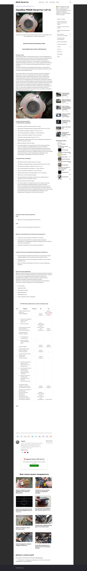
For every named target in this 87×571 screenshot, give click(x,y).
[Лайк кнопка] (17, 406)
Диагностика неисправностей (27, 432)
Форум (46, 2)
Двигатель (18, 432)
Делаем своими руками (62, 41)
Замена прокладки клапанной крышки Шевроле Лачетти (64, 160)
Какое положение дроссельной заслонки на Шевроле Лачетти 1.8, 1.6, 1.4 (24, 510)
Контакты (59, 49)
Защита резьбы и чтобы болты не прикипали (66, 94)
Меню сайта (41, 2)
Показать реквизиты (34, 465)
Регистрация (52, 2)
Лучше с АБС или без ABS (66, 127)
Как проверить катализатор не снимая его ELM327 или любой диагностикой (64, 167)
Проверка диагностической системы (48, 314)
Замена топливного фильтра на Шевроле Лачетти (66, 100)
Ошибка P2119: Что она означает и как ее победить (66, 121)
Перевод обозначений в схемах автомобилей (63, 145)
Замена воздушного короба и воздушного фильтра (23, 544)
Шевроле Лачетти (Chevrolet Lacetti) (63, 27)
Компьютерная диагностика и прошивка (62, 35)
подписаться (18, 561)
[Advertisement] (34, 205)
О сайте (58, 46)
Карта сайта (59, 51)
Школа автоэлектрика (61, 44)
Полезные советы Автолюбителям (61, 38)
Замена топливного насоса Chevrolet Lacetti (23, 528)
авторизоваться (39, 557)
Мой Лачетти (22, 2)
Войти (57, 2)
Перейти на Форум (61, 19)
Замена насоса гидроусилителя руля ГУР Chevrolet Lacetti (43, 526)
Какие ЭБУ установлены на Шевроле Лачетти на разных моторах (42, 547)
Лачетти (36, 432)
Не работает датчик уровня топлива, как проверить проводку (42, 491)
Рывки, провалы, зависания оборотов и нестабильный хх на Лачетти (66, 108)
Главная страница (19, 6)
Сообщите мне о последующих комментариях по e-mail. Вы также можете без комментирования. (33, 560)
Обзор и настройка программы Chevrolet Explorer (66, 115)
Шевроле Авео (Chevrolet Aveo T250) (63, 31)
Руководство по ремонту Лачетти (45, 432)
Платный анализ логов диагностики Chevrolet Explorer (62, 23)
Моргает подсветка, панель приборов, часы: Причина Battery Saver (23, 491)
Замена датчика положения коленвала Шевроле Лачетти (66, 134)
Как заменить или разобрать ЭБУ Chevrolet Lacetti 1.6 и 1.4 (42, 509)
